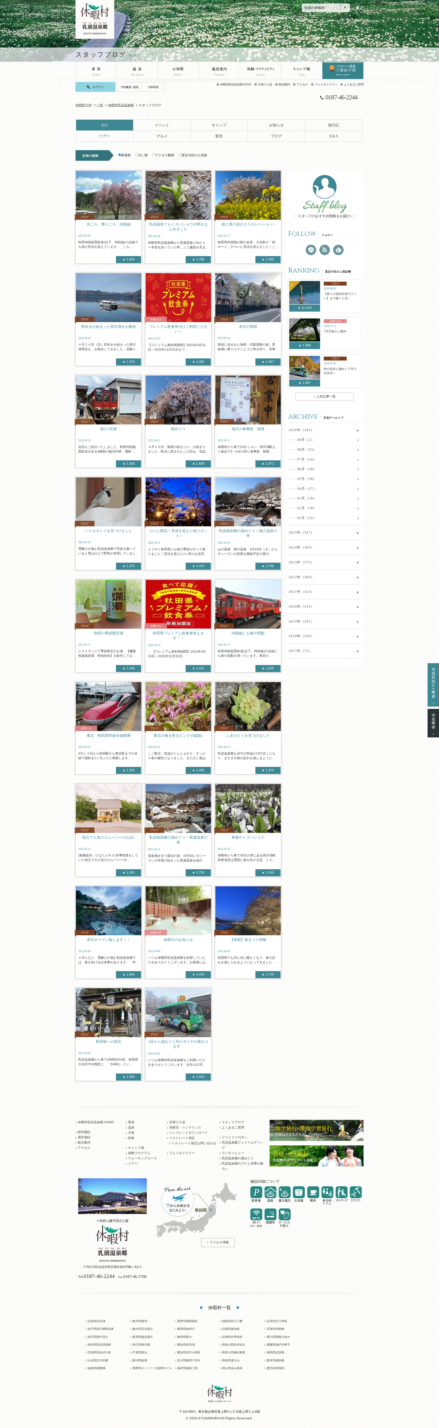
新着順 (126, 155)
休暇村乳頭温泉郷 (121, 105)
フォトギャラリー (326, 84)
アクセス (302, 84)
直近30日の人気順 (194, 155)
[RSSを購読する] (324, 250)
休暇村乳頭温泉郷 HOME (235, 84)
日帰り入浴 (265, 84)
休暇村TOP (83, 105)
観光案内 (284, 84)
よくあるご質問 (354, 84)
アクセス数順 (164, 155)
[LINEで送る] (311, 250)
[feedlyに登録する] (338, 250)
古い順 (143, 155)
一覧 (100, 105)
